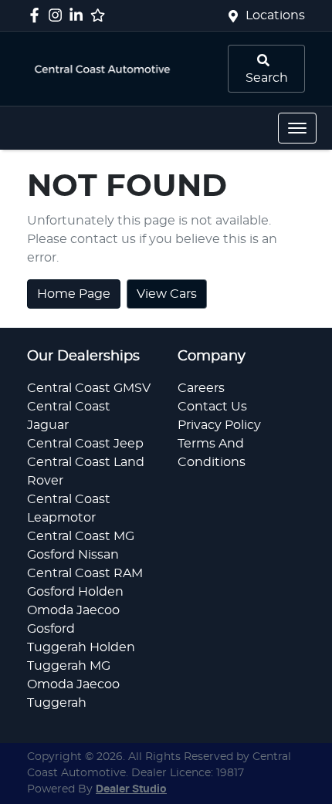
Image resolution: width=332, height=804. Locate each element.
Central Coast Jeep (85, 443)
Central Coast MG (80, 536)
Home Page (73, 294)
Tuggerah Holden (81, 647)
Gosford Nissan (73, 555)
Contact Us (212, 406)
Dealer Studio (131, 789)
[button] (297, 128)
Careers (201, 388)
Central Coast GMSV (89, 388)
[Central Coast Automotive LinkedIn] (79, 15)
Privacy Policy (219, 425)
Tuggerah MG (68, 666)
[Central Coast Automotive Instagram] (58, 15)
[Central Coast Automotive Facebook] (37, 15)
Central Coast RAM (85, 573)
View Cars (167, 294)
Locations (275, 15)
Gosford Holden (75, 592)
